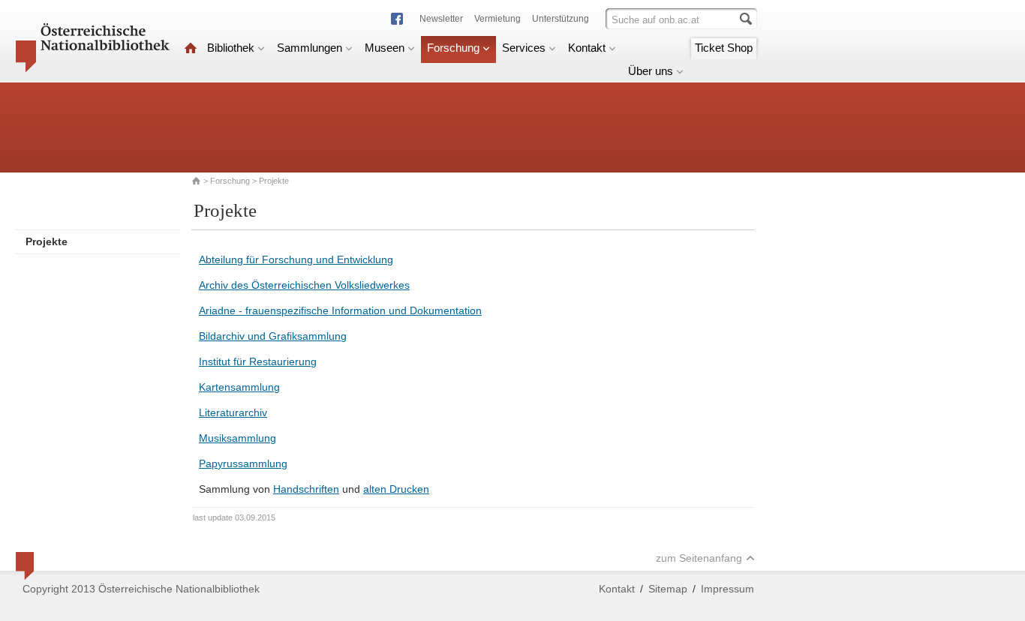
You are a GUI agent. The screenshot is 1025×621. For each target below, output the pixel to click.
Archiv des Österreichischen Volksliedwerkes (304, 285)
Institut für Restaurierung (258, 362)
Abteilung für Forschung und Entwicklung (296, 260)
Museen (384, 47)
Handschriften (306, 489)
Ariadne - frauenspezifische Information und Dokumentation (340, 310)
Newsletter (441, 19)
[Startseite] (190, 47)
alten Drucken (396, 489)
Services (524, 47)
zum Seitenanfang (699, 558)
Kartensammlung (239, 387)
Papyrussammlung (243, 464)
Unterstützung (560, 19)
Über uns (650, 70)
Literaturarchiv (233, 412)
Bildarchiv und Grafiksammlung (273, 336)
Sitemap (667, 589)
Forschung (453, 47)
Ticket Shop (724, 47)
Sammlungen (309, 47)
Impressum (727, 589)
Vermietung (497, 19)
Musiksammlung (237, 438)
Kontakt (587, 47)
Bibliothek (230, 47)
